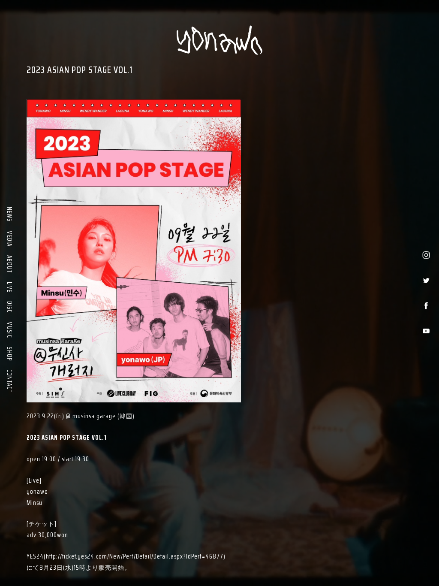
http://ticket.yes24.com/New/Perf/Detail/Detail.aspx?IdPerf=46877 (134, 556)
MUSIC (9, 329)
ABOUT (9, 264)
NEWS (9, 214)
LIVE (9, 287)
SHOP (9, 354)
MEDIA (9, 238)
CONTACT (9, 381)
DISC (9, 307)
